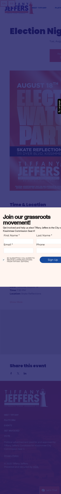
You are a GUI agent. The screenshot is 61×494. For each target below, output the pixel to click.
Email (7, 244)
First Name (11, 235)
